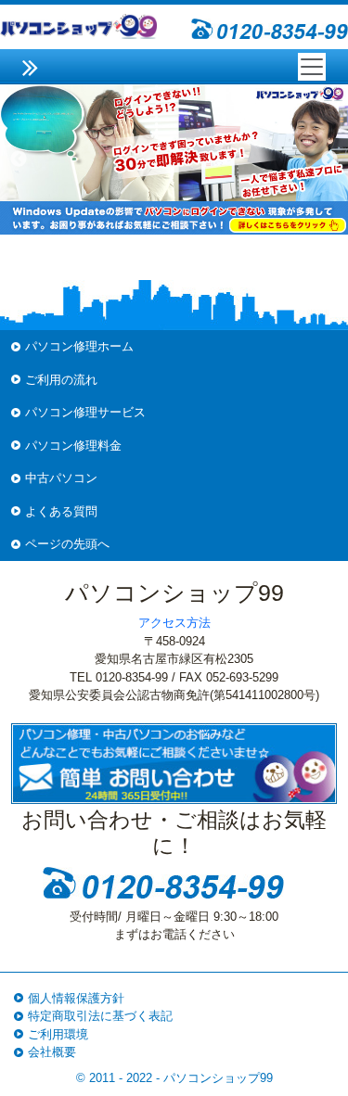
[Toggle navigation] (312, 66)
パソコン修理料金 (73, 445)
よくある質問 (61, 511)
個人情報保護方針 (76, 998)
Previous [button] (18, 159)
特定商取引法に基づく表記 (100, 1016)
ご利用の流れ (61, 380)
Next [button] (329, 159)
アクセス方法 (174, 623)
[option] (174, 159)
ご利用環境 (58, 1034)
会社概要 (52, 1052)
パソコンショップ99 (218, 1078)
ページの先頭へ (67, 544)
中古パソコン (61, 478)
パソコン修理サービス (85, 412)
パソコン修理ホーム (79, 346)
